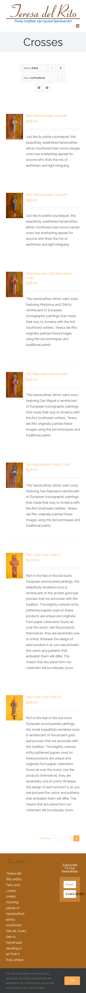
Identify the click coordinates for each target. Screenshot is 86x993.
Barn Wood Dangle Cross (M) (46, 116)
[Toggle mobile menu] (78, 26)
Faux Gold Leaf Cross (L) (43, 555)
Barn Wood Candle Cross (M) (46, 195)
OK (72, 980)
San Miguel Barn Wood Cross (46, 374)
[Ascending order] (61, 68)
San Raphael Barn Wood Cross (48, 464)
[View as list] (47, 88)
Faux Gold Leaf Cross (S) (43, 697)
